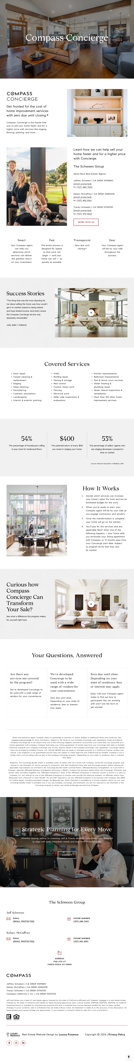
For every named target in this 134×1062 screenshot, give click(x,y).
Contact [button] (67, 855)
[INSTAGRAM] (16, 1042)
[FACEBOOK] (9, 1042)
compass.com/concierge (21, 740)
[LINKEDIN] (23, 1042)
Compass (102, 1000)
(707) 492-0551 (84, 200)
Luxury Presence (69, 1034)
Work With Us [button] (86, 222)
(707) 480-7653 (84, 187)
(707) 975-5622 (84, 214)
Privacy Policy (116, 1034)
